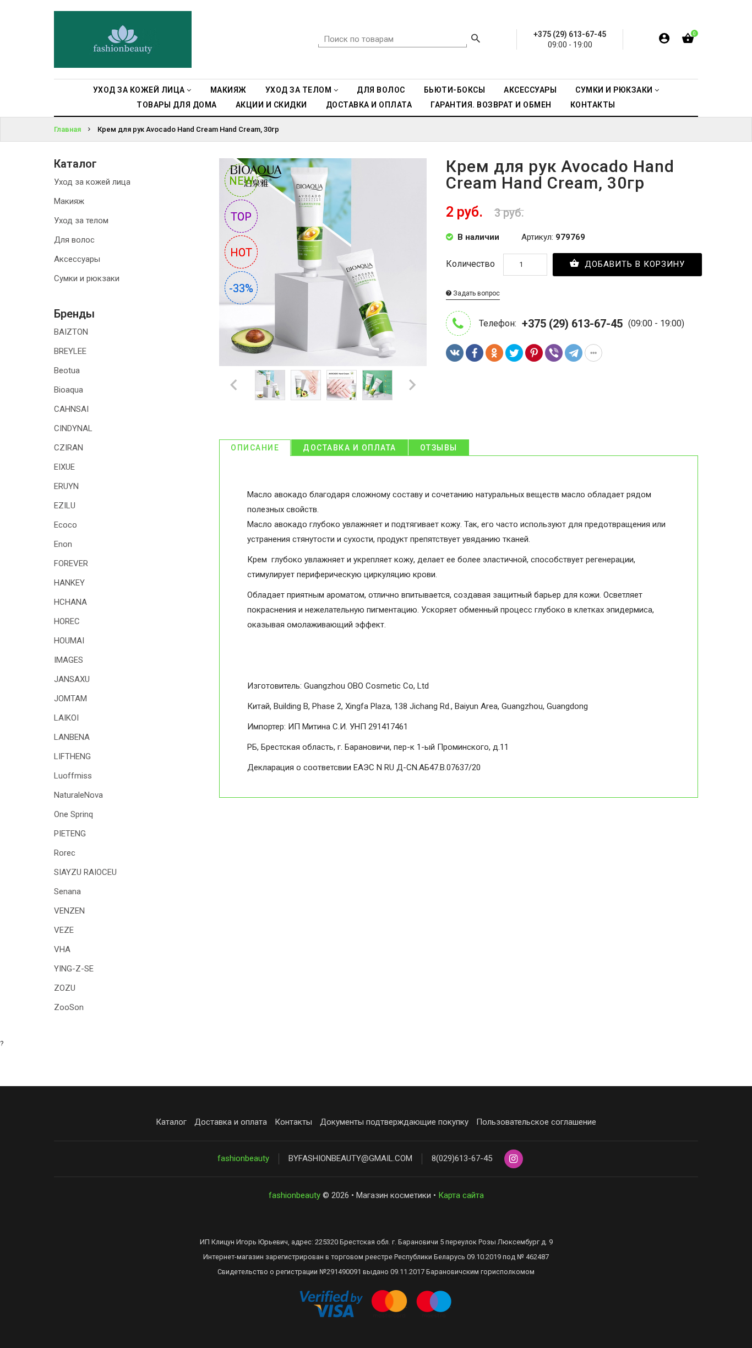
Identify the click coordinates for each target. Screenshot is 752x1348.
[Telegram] (573, 353)
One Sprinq (73, 814)
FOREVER (71, 563)
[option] (270, 385)
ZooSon (69, 1007)
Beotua (67, 370)
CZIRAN (68, 448)
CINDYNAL (73, 428)
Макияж (69, 201)
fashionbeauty (243, 1158)
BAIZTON (71, 332)
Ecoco (65, 525)
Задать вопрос (475, 293)
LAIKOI (66, 718)
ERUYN (66, 486)
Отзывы (438, 447)
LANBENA (72, 737)
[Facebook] (474, 353)
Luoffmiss (73, 776)
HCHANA (70, 602)
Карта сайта (461, 1195)
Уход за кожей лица (92, 182)
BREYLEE (70, 351)
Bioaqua (68, 390)
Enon (63, 544)
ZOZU (64, 988)
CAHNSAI (71, 409)
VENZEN (69, 911)
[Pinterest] (534, 353)
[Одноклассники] (494, 353)
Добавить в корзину (633, 264)
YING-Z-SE (74, 969)
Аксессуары (77, 259)
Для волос (74, 240)
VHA (62, 949)
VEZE (64, 930)
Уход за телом (81, 220)
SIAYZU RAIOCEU (85, 872)
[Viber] (554, 353)
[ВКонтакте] (455, 353)
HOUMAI (69, 641)
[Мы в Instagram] (513, 1159)
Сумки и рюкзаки (86, 278)
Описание (255, 447)
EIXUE (64, 467)
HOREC (67, 621)
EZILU (64, 506)
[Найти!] (475, 39)
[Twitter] (514, 353)
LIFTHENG (72, 756)
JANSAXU (72, 679)
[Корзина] (688, 40)
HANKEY (69, 583)
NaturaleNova (78, 795)
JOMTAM (70, 698)
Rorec (64, 853)
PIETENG (70, 834)
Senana (67, 891)
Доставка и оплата (349, 447)
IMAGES (68, 660)
